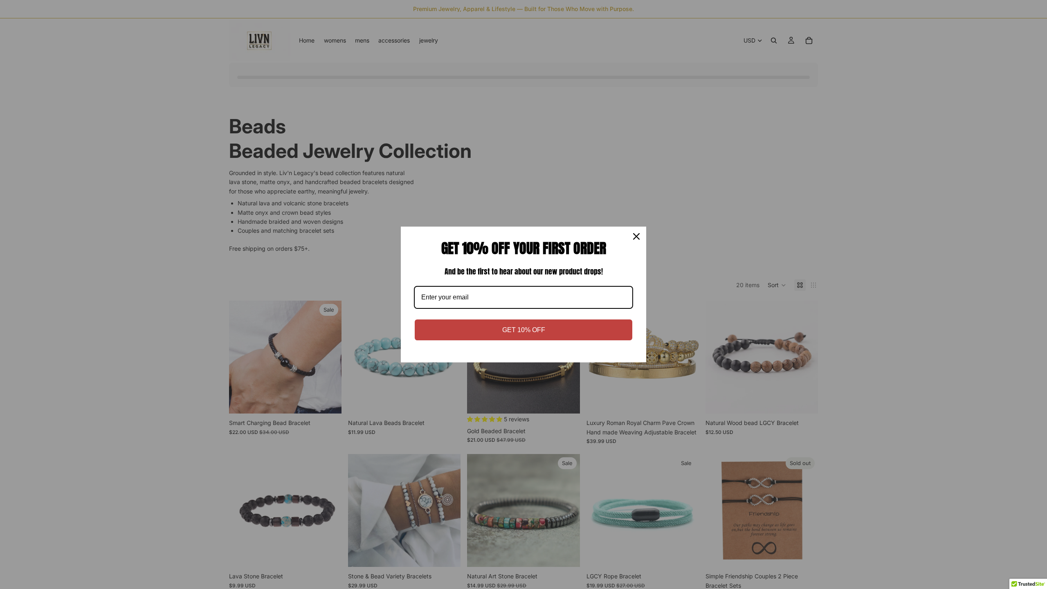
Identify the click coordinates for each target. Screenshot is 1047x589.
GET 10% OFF (523, 329)
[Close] (636, 236)
